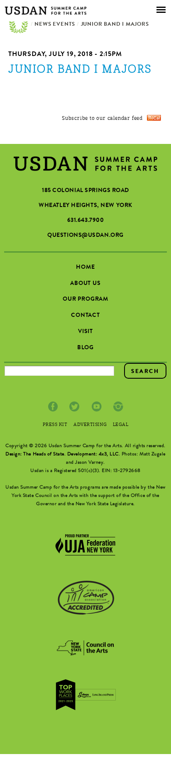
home (85, 267)
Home (18, 24)
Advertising (90, 425)
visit (85, 332)
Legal (121, 425)
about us (85, 284)
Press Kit (55, 425)
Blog (85, 348)
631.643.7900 (85, 221)
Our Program (85, 299)
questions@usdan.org (85, 235)
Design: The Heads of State (34, 454)
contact (85, 316)
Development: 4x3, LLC (93, 454)
